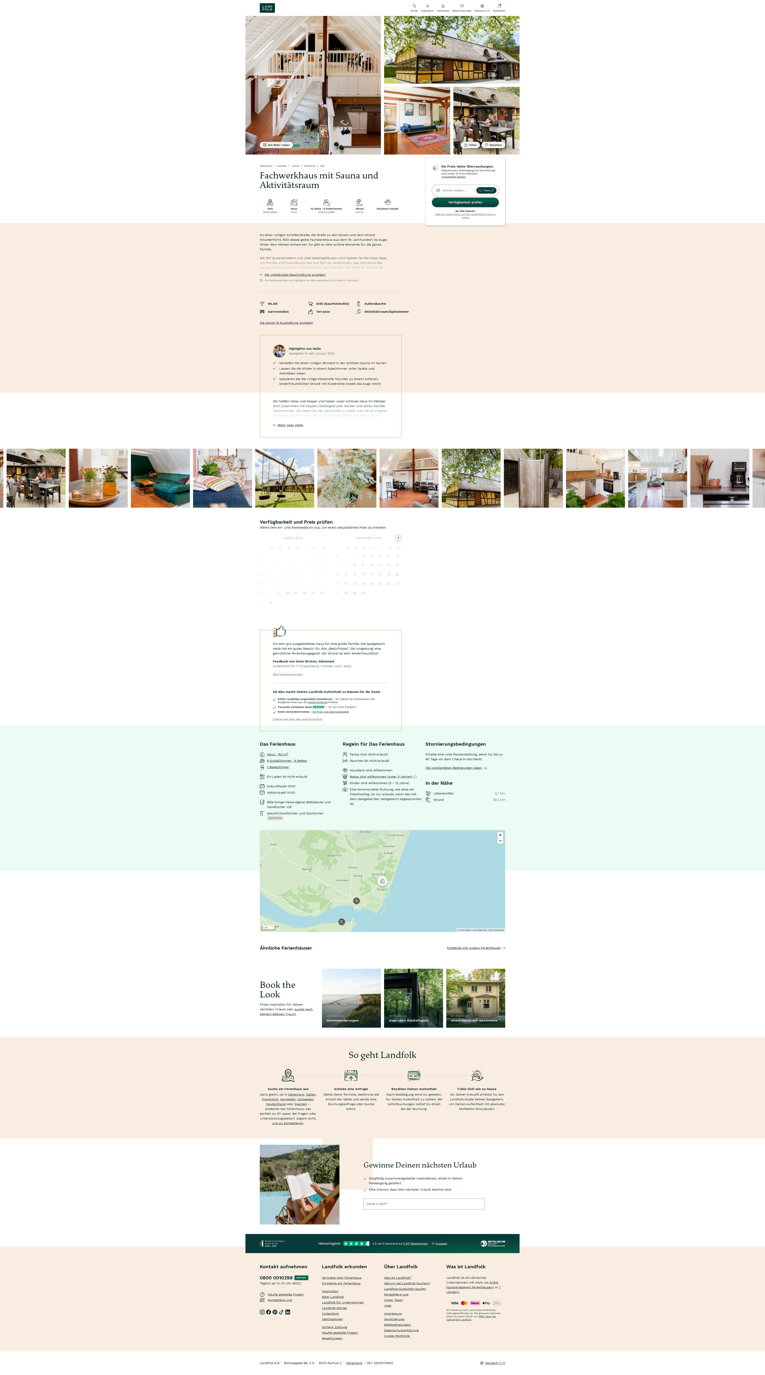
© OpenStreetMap (495, 930)
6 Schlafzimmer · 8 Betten (287, 761)
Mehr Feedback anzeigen (288, 674)
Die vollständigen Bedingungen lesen (454, 768)
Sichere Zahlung (334, 1327)
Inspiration (427, 10)
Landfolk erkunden (344, 1266)
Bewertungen (332, 1338)
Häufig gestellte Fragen (286, 1294)
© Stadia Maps (464, 930)
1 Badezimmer (278, 767)
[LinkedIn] (287, 1312)
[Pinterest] (275, 1312)
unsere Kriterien (318, 702)
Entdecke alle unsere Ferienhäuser (474, 948)
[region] (382, 881)
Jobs (387, 1305)
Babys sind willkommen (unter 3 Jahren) (381, 777)
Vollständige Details (453, 176)
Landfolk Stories (334, 1308)
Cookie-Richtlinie (397, 1336)
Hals (322, 166)
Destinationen (332, 1319)
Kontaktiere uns (280, 1300)
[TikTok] (281, 1312)
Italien (311, 1094)
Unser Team (393, 1300)
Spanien (301, 1104)
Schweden (306, 1099)
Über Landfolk (401, 1266)
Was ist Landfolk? (397, 1278)
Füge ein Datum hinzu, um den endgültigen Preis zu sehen (465, 216)
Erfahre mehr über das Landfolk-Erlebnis (297, 719)
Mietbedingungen (397, 1325)
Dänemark (282, 166)
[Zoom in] (500, 835)
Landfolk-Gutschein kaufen (405, 1289)
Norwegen (288, 1099)
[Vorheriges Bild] (260, 956)
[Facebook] (268, 1312)
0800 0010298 (276, 1277)
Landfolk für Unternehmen (343, 1302)
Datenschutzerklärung (401, 1330)
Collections (330, 1313)
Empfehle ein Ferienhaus (341, 1283)
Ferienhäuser (266, 166)
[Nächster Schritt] (505, 956)
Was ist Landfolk (466, 1266)
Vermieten (443, 10)
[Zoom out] (500, 841)
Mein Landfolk (333, 1297)
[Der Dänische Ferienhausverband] (493, 1243)
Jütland (295, 166)
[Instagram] (262, 1312)
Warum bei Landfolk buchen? (407, 1283)
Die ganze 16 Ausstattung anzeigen (286, 323)
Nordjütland (309, 166)
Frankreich (270, 1099)
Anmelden (499, 10)
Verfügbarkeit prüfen (465, 202)
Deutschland (276, 1104)
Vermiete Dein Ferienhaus (342, 1278)
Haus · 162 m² (277, 754)
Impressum (393, 1313)
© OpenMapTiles (479, 930)
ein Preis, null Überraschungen (331, 711)
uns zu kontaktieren (287, 1123)
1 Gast (486, 190)
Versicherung (394, 1319)
